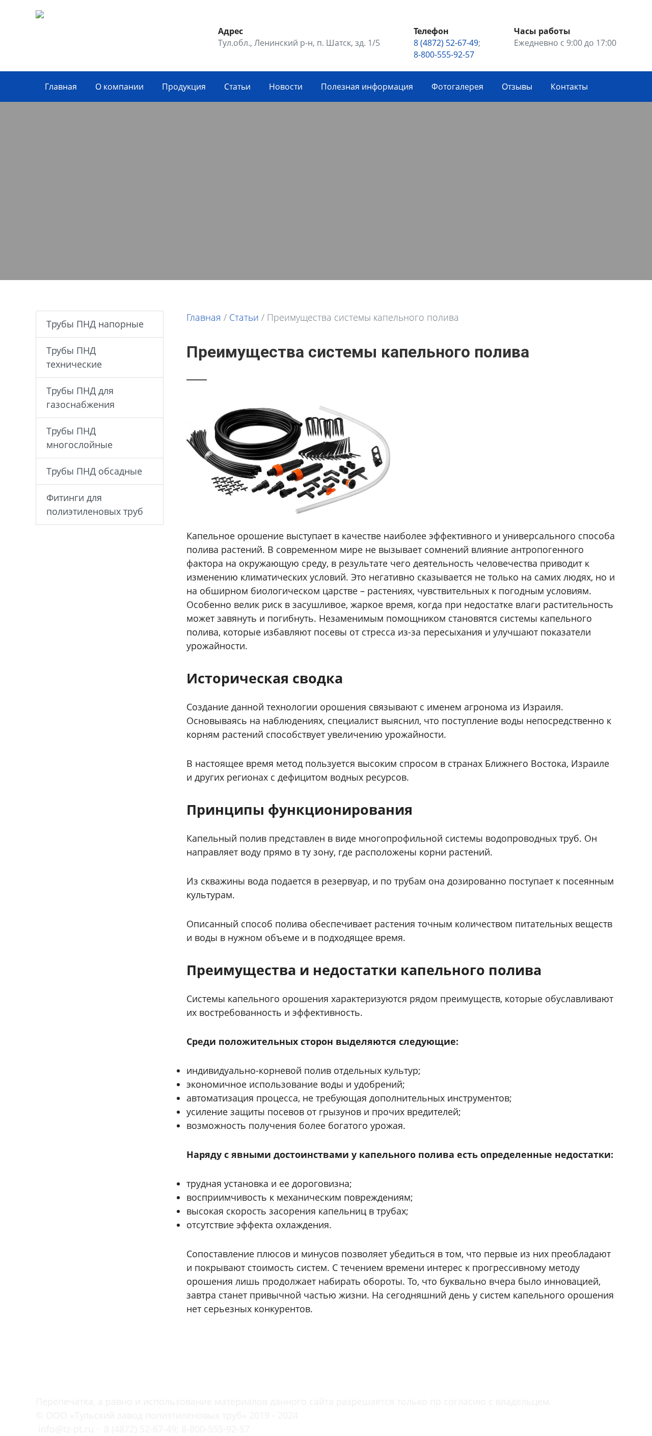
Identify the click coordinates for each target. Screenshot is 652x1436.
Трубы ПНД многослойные (79, 438)
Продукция (184, 86)
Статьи (237, 86)
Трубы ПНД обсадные (94, 471)
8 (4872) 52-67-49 (446, 42)
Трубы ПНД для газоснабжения (80, 397)
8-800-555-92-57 (444, 54)
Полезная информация (367, 86)
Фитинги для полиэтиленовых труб (94, 504)
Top (612, 1376)
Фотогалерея (457, 86)
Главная (61, 86)
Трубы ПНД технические (74, 357)
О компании (119, 86)
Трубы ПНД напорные (95, 324)
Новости (286, 86)
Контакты (569, 86)
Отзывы (517, 86)
